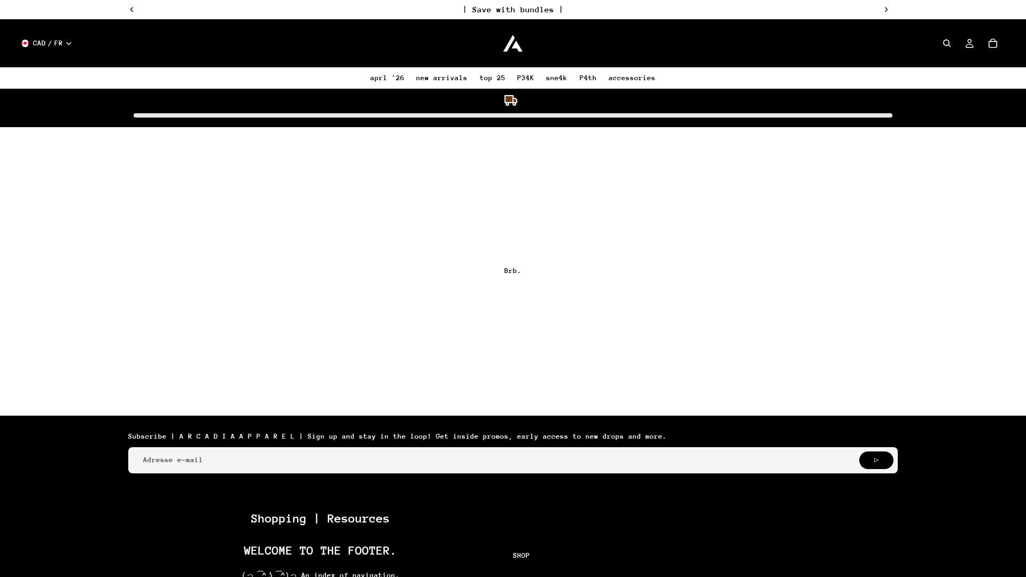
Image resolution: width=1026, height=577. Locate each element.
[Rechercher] (947, 43)
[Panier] (993, 43)
